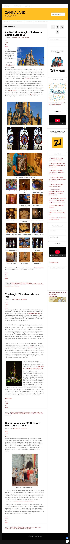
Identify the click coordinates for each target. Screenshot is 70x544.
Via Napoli (35, 368)
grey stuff (32, 94)
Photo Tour (7, 286)
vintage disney (27, 528)
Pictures (22, 528)
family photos (38, 527)
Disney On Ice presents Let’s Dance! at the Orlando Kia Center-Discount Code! (57, 165)
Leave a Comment (25, 37)
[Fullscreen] (64, 124)
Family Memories (19, 526)
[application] (57, 120)
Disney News (36, 412)
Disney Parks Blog (38, 267)
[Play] (50, 124)
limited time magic (22, 284)
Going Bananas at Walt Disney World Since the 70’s (22, 424)
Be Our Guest (26, 78)
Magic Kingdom (30, 284)
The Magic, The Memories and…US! (23, 295)
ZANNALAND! (16, 12)
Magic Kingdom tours (38, 284)
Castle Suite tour (24, 283)
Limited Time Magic (10, 65)
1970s (12, 527)
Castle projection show (16, 412)
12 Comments (24, 428)
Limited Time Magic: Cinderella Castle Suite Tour (23, 33)
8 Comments (24, 299)
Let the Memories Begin (34, 313)
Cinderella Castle (32, 283)
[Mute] (62, 124)
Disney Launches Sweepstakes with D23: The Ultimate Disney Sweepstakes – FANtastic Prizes (57, 200)
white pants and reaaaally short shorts (23, 501)
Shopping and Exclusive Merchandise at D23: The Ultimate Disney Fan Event (57, 179)
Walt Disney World (26, 282)
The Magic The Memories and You (33, 413)
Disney (32, 412)
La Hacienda (29, 368)
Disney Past (13, 526)
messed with (30, 347)
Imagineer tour (14, 284)
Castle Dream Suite (15, 283)
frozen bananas (8, 528)
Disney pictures (30, 527)
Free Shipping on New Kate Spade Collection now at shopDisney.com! (57, 294)
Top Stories (19, 282)
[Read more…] (8, 398)
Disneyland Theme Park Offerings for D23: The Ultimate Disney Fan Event (56, 172)
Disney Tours (13, 282)
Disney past (24, 527)
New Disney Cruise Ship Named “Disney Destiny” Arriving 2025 (57, 212)
